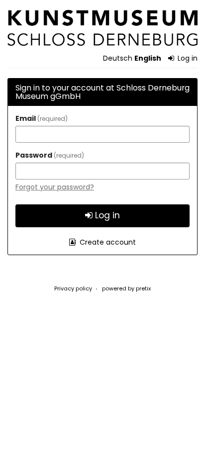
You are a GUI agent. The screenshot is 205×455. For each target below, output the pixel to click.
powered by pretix (126, 288)
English (147, 58)
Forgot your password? (54, 187)
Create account (107, 242)
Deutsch (117, 58)
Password (48, 155)
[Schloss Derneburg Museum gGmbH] (102, 28)
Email (40, 118)
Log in (187, 58)
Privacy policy (73, 288)
